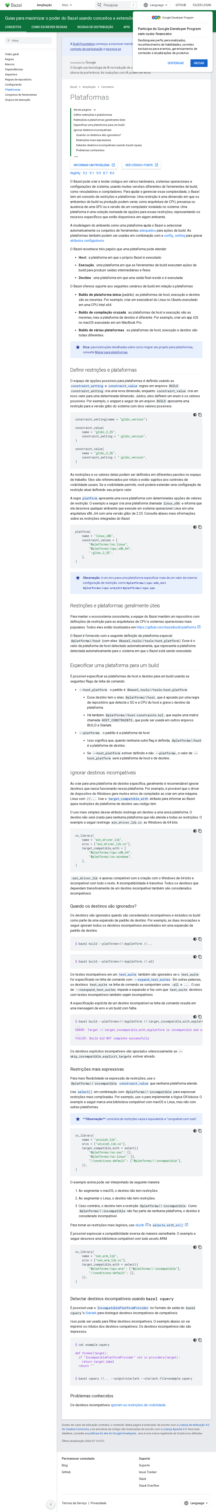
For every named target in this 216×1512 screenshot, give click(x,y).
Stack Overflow (149, 1485)
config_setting (174, 236)
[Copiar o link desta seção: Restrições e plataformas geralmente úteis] (164, 606)
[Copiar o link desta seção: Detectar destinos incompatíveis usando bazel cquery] (178, 1299)
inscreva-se (113, 49)
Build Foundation (84, 44)
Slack (142, 1479)
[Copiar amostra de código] (199, 414)
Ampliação (44, 5)
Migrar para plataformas (111, 352)
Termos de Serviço (74, 1503)
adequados (147, 230)
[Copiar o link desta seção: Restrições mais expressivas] (128, 1069)
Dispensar (176, 63)
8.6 (112, 173)
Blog (65, 1465)
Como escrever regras (49, 27)
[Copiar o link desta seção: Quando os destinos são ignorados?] (140, 906)
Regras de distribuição (95, 27)
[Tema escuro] (194, 414)
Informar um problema (94, 165)
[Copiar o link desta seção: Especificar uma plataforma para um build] (163, 665)
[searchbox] (28, 40)
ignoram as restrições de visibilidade (138, 1405)
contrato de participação (86, 49)
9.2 (85, 173)
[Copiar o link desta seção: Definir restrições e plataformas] (141, 370)
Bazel (73, 86)
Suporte (144, 1465)
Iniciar (199, 63)
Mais (65, 5)
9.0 (98, 173)
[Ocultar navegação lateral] (51, 1504)
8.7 (105, 173)
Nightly (75, 173)
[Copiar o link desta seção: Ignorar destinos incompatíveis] (140, 773)
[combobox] (116, 5)
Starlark (91, 1313)
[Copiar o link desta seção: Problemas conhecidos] (117, 1396)
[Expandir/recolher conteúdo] (94, 109)
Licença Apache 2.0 (174, 1429)
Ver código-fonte (141, 165)
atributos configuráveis (87, 241)
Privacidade (98, 1503)
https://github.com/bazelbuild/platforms (166, 627)
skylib (139, 1225)
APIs (126, 27)
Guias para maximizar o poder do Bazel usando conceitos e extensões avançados (81, 18)
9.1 (92, 173)
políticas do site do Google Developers (112, 1433)
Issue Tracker (148, 1472)
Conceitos (13, 27)
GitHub (181, 5)
